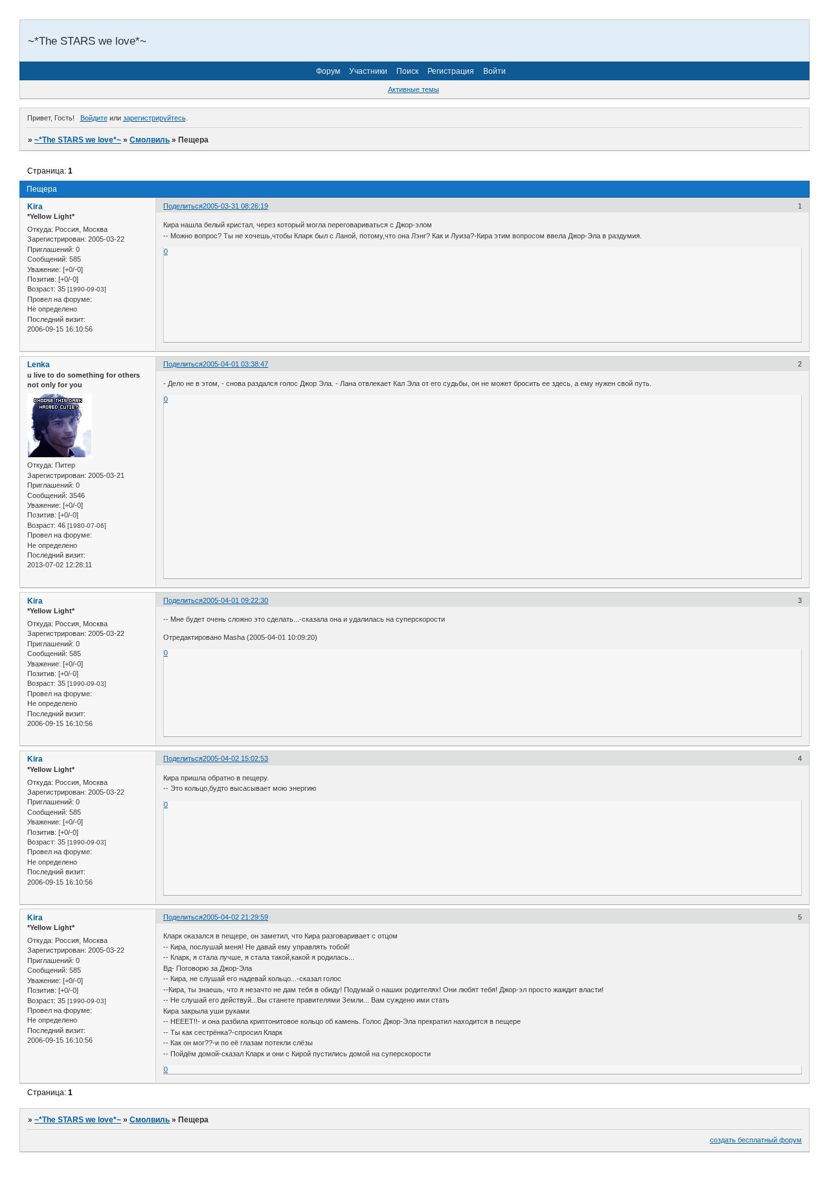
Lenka (38, 364)
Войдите (94, 118)
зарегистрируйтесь (154, 118)
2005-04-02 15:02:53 (235, 758)
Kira (35, 206)
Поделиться (183, 206)
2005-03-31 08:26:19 (235, 206)
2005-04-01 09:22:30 (235, 600)
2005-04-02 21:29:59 (235, 917)
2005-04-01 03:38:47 (235, 364)
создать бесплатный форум (756, 1140)
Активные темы (413, 89)
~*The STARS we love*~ (77, 139)
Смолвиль (150, 139)
